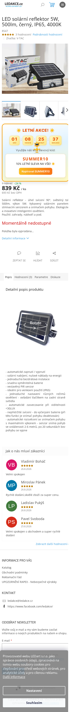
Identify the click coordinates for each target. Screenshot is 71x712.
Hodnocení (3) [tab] (23, 275)
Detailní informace (13, 236)
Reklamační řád (12, 578)
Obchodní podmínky (15, 574)
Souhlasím (34, 703)
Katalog (6, 569)
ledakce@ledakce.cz (20, 602)
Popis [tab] (8, 275)
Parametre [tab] (41, 275)
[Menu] (62, 4)
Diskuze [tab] (55, 275)
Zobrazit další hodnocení (48, 545)
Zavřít (22, 247)
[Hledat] (42, 4)
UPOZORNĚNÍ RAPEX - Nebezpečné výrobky (29, 583)
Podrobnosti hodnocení (47, 34)
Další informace (14, 677)
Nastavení (34, 691)
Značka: (15, 38)
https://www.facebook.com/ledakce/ (30, 608)
